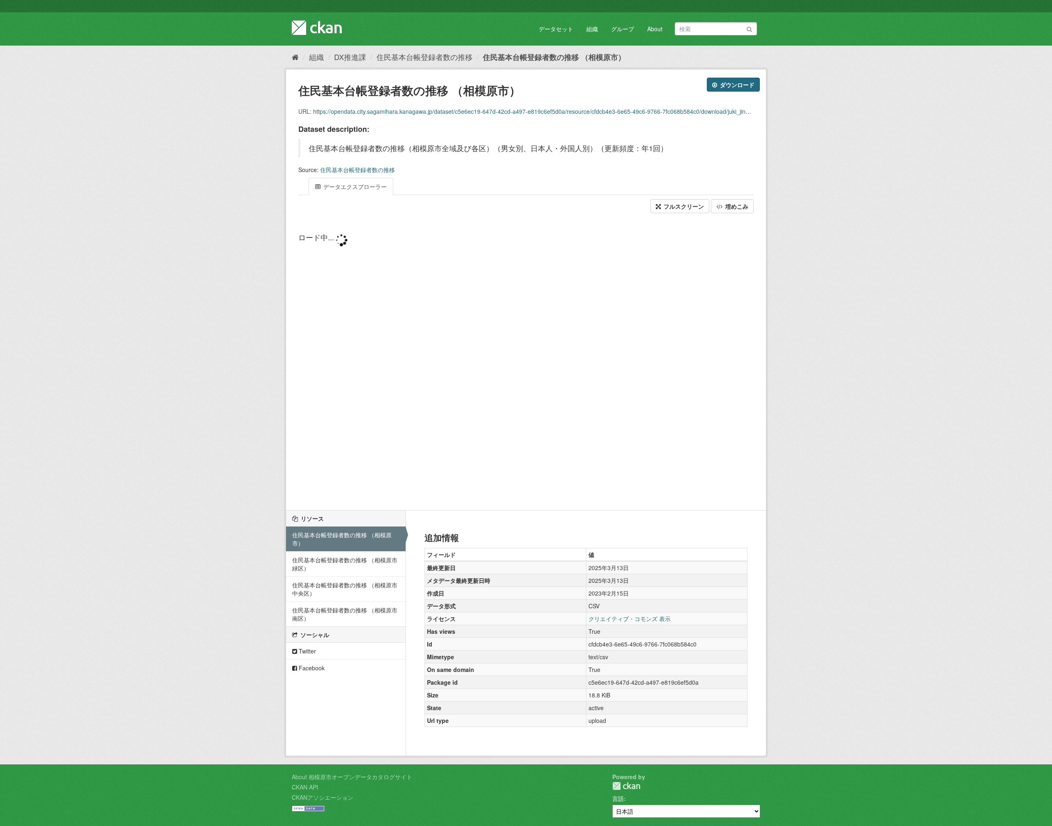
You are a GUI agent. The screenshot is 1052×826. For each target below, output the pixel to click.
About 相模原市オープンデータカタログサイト (352, 777)
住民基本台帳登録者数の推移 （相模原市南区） (344, 614)
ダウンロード (736, 85)
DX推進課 (350, 56)
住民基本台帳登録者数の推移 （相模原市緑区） (344, 564)
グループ (622, 29)
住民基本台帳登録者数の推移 (424, 56)
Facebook (311, 668)
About (654, 29)
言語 (618, 798)
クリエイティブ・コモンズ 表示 (629, 618)
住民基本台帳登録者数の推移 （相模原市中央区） (344, 589)
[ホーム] (295, 56)
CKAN (626, 786)
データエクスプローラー (354, 186)
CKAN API (305, 787)
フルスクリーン (683, 206)
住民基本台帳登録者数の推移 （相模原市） (554, 57)
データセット (556, 29)
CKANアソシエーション (322, 797)
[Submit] (749, 28)
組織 (592, 29)
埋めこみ (736, 206)
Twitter (306, 651)
